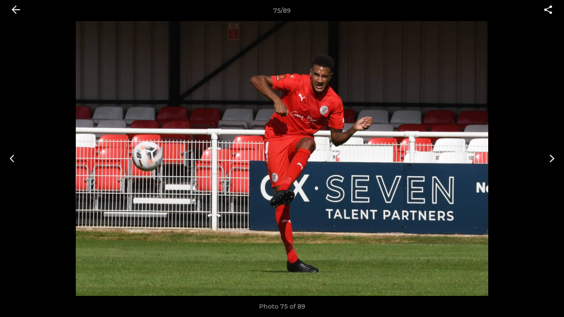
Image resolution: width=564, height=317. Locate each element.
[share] (548, 10)
